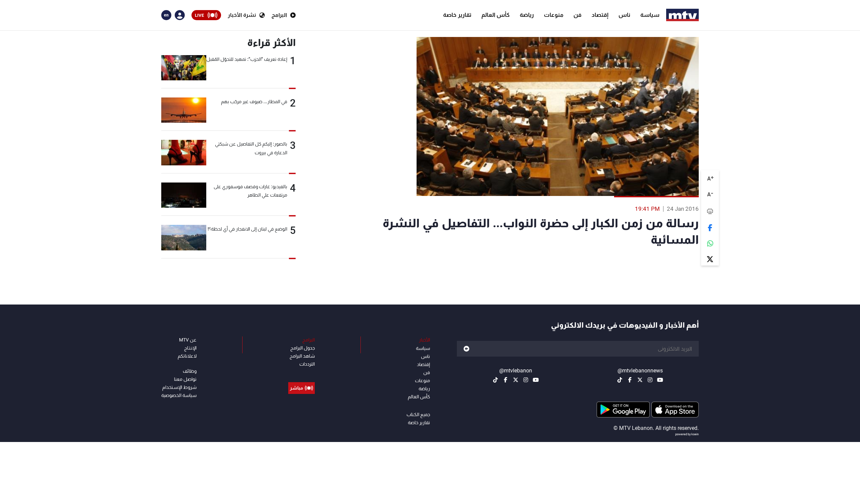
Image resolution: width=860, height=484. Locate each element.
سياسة (649, 14)
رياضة (527, 14)
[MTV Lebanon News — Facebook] (630, 380)
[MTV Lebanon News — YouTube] (660, 380)
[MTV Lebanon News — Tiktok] (620, 380)
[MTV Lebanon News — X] (640, 380)
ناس (624, 14)
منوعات (553, 14)
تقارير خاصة (457, 14)
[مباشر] (301, 373)
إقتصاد (600, 14)
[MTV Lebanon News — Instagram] (650, 380)
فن (577, 14)
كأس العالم (495, 14)
